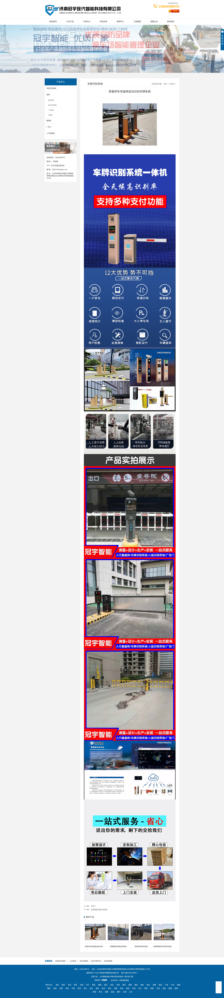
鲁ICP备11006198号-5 (129, 973)
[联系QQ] (58, 165)
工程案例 (137, 22)
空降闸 (50, 115)
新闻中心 (120, 22)
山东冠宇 (73, 961)
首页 (165, 84)
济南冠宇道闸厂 (60, 961)
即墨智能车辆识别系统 (99, 910)
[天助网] (101, 980)
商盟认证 (154, 22)
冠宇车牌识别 (96, 961)
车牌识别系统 (51, 88)
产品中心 (87, 22)
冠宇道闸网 (108, 961)
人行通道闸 (50, 133)
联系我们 (171, 22)
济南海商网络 (124, 980)
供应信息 (103, 22)
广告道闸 (51, 110)
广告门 (48, 127)
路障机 (48, 121)
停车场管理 (84, 961)
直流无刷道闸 (52, 105)
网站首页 (53, 22)
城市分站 (49, 985)
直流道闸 (51, 100)
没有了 (93, 906)
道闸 (48, 95)
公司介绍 (70, 22)
